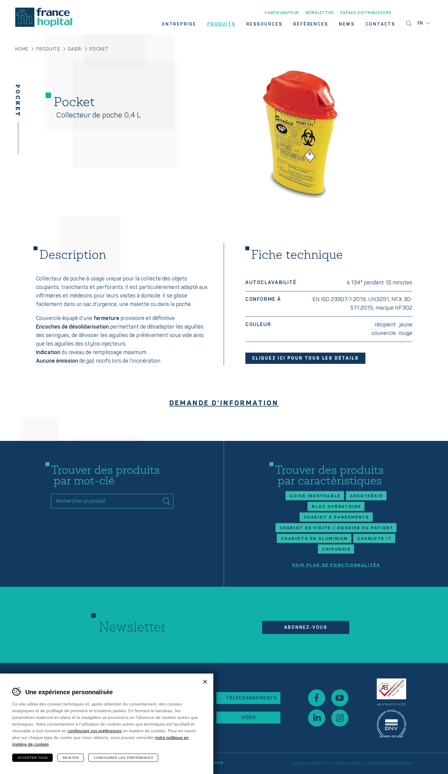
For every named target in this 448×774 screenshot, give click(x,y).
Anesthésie (366, 496)
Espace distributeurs (365, 13)
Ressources (264, 24)
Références (310, 24)
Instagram (339, 718)
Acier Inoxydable (315, 496)
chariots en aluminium (314, 538)
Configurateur (282, 13)
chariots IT (374, 538)
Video (248, 717)
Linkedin (316, 718)
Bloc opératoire (336, 506)
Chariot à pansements (336, 517)
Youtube (339, 697)
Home (22, 49)
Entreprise (179, 24)
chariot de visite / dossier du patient (336, 528)
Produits (221, 24)
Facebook (316, 697)
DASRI (75, 49)
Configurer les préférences (123, 757)
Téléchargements (251, 698)
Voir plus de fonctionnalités (336, 565)
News (346, 24)
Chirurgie (336, 549)
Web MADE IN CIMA (394, 763)
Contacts (380, 24)
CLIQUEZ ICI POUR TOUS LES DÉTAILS (305, 358)
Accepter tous (33, 757)
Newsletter (320, 13)
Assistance (391, 708)
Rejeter (71, 757)
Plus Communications (343, 763)
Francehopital (43, 17)
